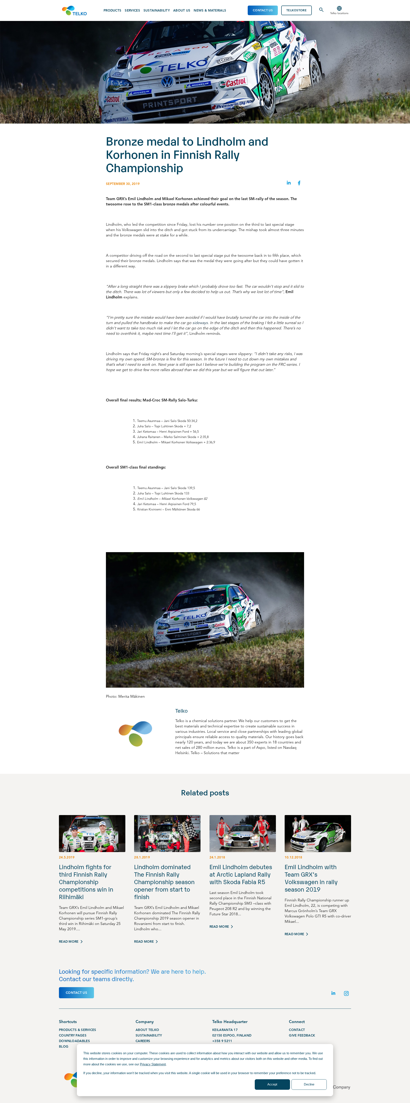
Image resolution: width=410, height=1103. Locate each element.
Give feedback (302, 1035)
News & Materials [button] (210, 10)
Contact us (76, 993)
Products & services (77, 1030)
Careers (143, 1041)
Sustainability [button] (157, 10)
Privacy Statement (153, 1064)
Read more (69, 942)
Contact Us (263, 10)
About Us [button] (181, 10)
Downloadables (74, 1041)
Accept (272, 1084)
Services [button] (132, 10)
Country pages (72, 1035)
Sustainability (149, 1035)
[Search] (321, 11)
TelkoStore (296, 10)
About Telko (147, 1030)
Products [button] (112, 10)
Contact (297, 1030)
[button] (339, 10)
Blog (63, 1046)
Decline (309, 1084)
